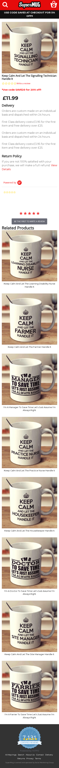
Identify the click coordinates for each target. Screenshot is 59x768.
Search (21, 754)
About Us (30, 754)
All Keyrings (10, 754)
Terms (38, 758)
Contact (40, 754)
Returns (21, 758)
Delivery (49, 754)
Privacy (30, 758)
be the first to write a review (29, 221)
